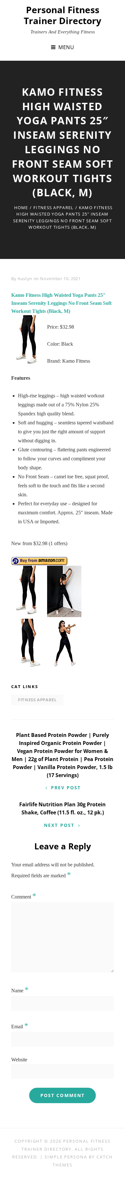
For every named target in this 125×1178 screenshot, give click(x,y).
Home (21, 207)
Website (19, 1059)
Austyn (25, 278)
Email (19, 1026)
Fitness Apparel (53, 207)
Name (20, 990)
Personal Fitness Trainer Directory (62, 15)
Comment (23, 896)
